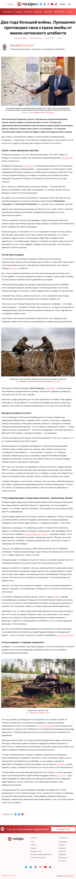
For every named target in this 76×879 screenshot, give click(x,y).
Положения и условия (37, 857)
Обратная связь (9, 876)
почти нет (15, 268)
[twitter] (44, 4)
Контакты (33, 848)
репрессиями (66, 158)
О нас (32, 842)
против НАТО (61, 775)
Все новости (8, 12)
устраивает (61, 764)
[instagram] (48, 4)
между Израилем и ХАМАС (36, 534)
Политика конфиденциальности (41, 854)
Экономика (28, 12)
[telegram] (37, 4)
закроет (56, 597)
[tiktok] (55, 4)
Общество (38, 12)
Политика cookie (35, 851)
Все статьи (71, 12)
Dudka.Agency (68, 876)
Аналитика (48, 12)
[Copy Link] (22, 814)
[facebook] (40, 4)
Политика (18, 12)
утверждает (50, 388)
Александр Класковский (22, 45)
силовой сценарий (45, 726)
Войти (63, 4)
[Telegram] (15, 814)
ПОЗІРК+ (33, 845)
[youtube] (52, 4)
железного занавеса (65, 635)
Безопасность (59, 12)
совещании (28, 166)
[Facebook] (19, 814)
